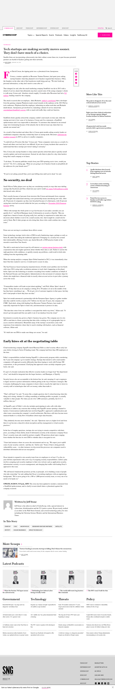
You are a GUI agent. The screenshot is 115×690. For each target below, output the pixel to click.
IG (104, 683)
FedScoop (29, 28)
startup (7, 526)
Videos (66, 35)
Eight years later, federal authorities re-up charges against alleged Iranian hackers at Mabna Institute (98, 114)
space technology (35, 530)
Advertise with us (101, 667)
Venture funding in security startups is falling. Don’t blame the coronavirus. (46, 549)
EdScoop (65, 28)
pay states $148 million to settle (57, 189)
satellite (58, 526)
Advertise (101, 28)
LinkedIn (102, 683)
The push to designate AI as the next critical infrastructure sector (98, 102)
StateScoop (54, 28)
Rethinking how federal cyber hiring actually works (42, 592)
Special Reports (42, 35)
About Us (6, 678)
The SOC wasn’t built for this (98, 591)
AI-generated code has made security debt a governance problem (98, 127)
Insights (73, 35)
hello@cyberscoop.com (103, 679)
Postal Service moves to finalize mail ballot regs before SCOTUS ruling (100, 200)
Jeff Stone (8, 62)
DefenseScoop (41, 28)
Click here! (46, 687)
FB (95, 683)
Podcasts (58, 35)
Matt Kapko (96, 176)
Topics (30, 35)
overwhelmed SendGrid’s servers (14, 110)
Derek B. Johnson (94, 106)
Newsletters (99, 663)
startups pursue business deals (52, 247)
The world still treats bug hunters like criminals (71, 592)
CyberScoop (8, 28)
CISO (15, 526)
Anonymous (24, 526)
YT (108, 683)
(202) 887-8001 (99, 675)
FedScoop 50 (82, 35)
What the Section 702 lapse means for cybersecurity (15, 592)
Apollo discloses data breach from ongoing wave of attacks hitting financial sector (100, 171)
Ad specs (98, 671)
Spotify (7, 530)
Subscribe (106, 35)
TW (99, 683)
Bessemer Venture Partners (42, 526)
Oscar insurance (20, 530)
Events (51, 35)
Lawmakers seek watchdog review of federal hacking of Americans (99, 185)
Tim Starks (91, 119)
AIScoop (19, 28)
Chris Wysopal (93, 131)
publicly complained (49, 100)
